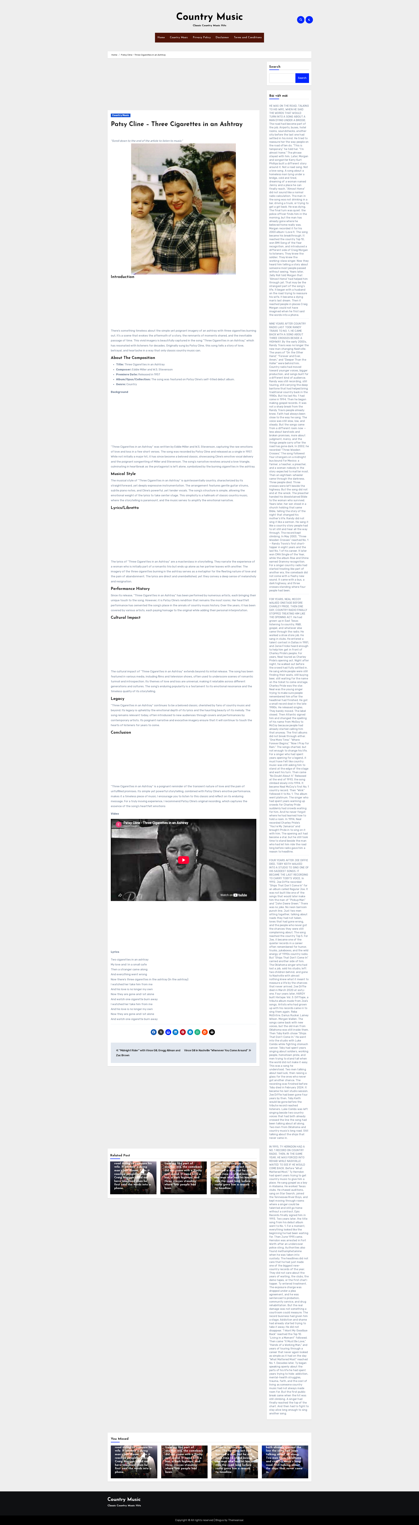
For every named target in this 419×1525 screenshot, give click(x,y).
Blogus (219, 1520)
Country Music (209, 17)
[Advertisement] (184, 86)
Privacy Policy (202, 37)
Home (161, 37)
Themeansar (235, 1520)
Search (275, 67)
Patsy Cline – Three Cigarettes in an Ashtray (177, 124)
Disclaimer (222, 37)
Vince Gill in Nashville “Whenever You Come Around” (216, 1050)
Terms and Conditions (248, 37)
